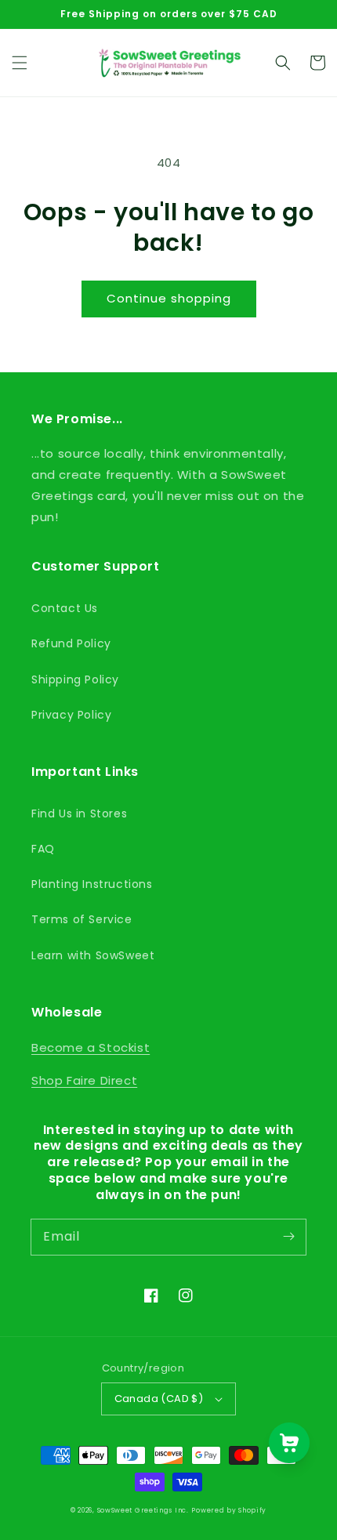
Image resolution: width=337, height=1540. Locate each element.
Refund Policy (71, 643)
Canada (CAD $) (159, 1398)
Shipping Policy (75, 679)
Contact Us (64, 608)
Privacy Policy (71, 715)
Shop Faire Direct (84, 1080)
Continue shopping (169, 298)
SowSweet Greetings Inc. (143, 1510)
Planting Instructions (92, 884)
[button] (19, 62)
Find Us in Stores (79, 813)
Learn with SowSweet (92, 955)
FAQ (43, 849)
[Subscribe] (288, 1236)
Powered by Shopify (228, 1510)
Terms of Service (81, 919)
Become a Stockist (90, 1047)
